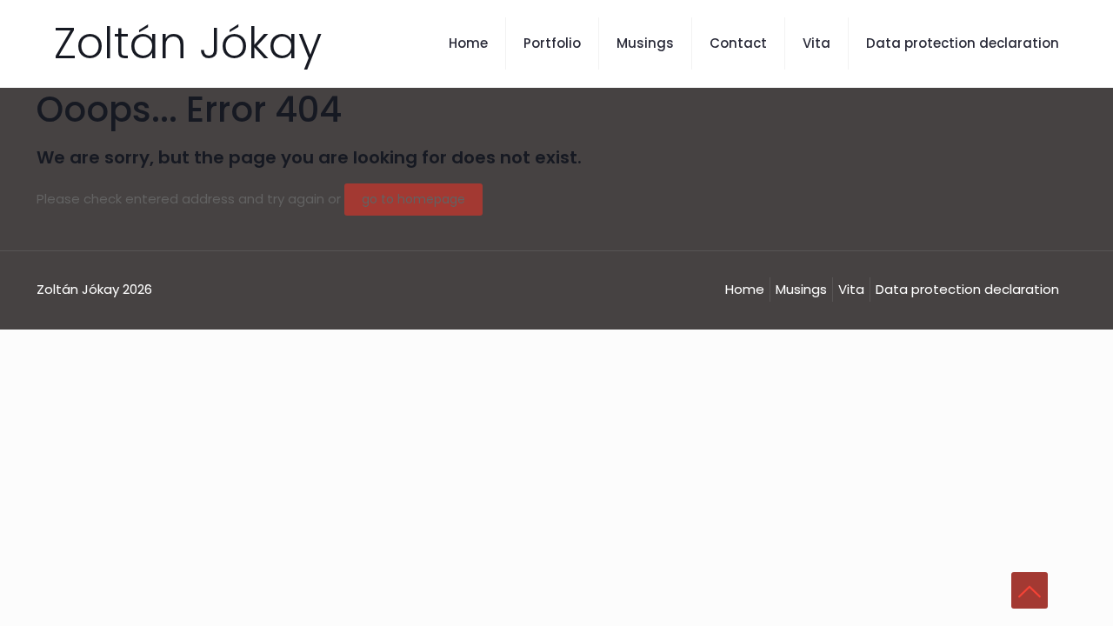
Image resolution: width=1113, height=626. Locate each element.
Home (744, 289)
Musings (801, 289)
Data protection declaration (967, 289)
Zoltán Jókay (188, 43)
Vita (851, 289)
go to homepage (413, 199)
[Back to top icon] (1029, 590)
